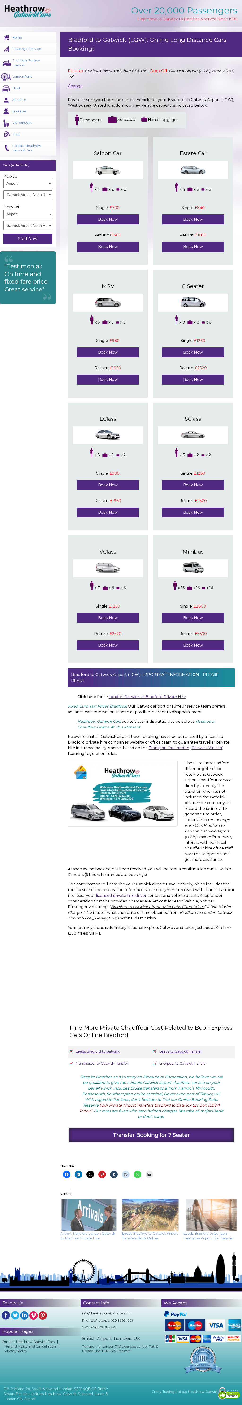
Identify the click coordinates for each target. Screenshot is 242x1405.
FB (6, 1315)
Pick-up (10, 176)
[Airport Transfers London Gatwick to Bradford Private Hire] (88, 1215)
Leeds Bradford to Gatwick (98, 1051)
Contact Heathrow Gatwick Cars (26, 148)
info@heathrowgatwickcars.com (107, 1313)
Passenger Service (26, 49)
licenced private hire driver (121, 895)
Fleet (16, 88)
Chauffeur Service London (26, 62)
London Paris (22, 76)
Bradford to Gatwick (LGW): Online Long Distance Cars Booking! (147, 44)
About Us (19, 99)
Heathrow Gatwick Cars (99, 721)
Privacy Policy (15, 1351)
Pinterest (43, 1315)
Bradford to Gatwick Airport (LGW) (106, 674)
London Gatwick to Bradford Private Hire (147, 697)
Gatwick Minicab (206, 748)
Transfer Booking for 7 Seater (151, 1135)
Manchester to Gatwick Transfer (102, 1063)
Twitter (15, 1315)
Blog (16, 134)
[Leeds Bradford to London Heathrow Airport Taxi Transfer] (211, 1215)
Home (17, 37)
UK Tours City (22, 122)
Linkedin (24, 1315)
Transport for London (169, 748)
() (186, 748)
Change (75, 86)
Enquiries (19, 111)
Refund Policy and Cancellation (30, 1346)
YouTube (33, 1315)
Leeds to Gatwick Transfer (180, 1051)
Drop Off (11, 207)
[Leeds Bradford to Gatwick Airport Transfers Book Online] (150, 1215)
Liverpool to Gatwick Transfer (183, 1063)
